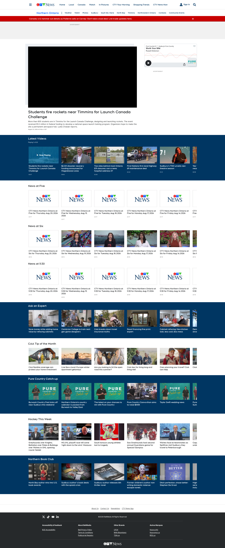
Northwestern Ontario (147, 13)
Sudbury (94, 13)
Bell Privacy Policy (85, 530)
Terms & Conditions (85, 532)
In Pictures (104, 5)
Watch (92, 5)
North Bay (121, 13)
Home (62, 5)
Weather (68, 13)
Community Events (176, 13)
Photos (85, 13)
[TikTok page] (48, 516)
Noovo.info (154, 530)
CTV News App (128, 508)
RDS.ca (152, 535)
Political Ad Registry (85, 535)
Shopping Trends (141, 5)
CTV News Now (160, 5)
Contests (162, 13)
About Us (95, 508)
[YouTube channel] (53, 516)
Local (71, 5)
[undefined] (44, 161)
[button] (192, 161)
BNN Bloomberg (120, 532)
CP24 (116, 530)
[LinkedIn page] (57, 516)
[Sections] (30, 4)
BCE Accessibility (48, 530)
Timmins (131, 13)
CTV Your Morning (121, 5)
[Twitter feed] (43, 516)
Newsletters (115, 508)
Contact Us (104, 508)
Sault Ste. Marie (107, 13)
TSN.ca (117, 535)
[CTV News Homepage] (45, 4)
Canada (81, 5)
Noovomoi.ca (155, 532)
